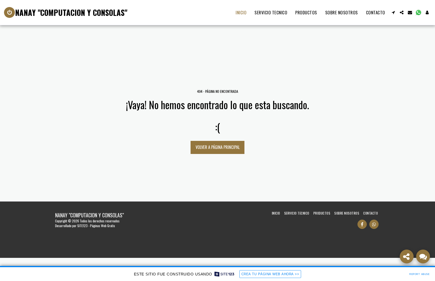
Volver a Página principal (218, 147)
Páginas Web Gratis (102, 225)
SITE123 (82, 225)
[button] (393, 12)
